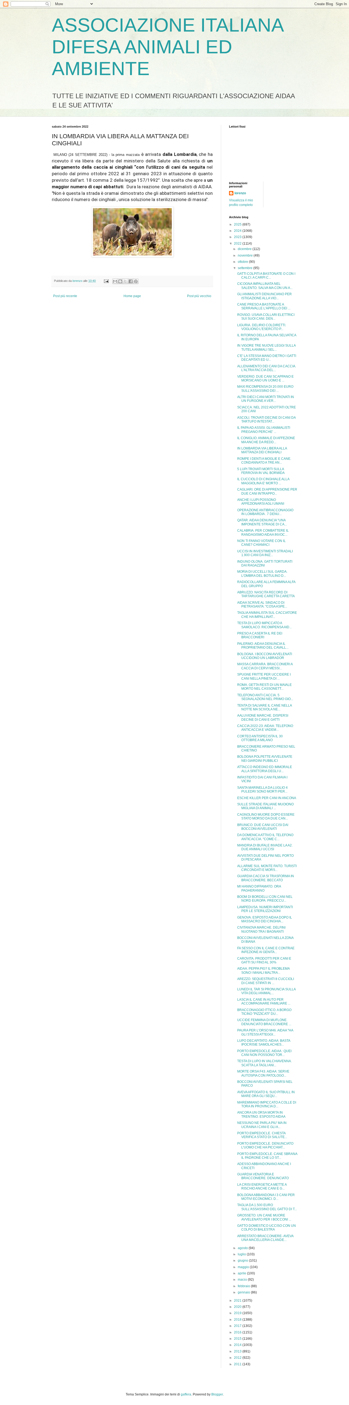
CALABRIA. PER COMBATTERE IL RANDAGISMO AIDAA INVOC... (263, 532)
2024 (238, 231)
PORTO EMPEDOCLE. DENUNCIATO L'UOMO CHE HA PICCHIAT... (265, 1145)
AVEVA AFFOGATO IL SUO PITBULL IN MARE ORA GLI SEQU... (266, 1094)
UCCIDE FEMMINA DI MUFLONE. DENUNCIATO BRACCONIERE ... (264, 1022)
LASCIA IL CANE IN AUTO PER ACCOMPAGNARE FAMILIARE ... (263, 1001)
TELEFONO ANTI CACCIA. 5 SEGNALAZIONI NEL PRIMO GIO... (265, 697)
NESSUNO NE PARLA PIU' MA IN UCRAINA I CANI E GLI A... (262, 1125)
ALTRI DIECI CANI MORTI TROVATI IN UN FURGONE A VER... (265, 399)
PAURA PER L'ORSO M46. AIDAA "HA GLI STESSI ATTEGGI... (265, 1032)
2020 (238, 1307)
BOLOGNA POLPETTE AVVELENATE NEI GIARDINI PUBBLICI (264, 758)
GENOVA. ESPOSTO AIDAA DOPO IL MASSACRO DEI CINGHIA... (264, 919)
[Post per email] (106, 280)
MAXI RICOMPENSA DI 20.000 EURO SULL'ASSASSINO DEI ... (265, 388)
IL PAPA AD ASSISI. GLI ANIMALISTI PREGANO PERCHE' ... (263, 429)
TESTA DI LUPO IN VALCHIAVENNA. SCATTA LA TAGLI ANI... (264, 1063)
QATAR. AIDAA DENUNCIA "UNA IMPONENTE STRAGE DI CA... (262, 522)
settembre (245, 268)
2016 (238, 1332)
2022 (238, 243)
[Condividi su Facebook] (130, 281)
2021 (238, 1300)
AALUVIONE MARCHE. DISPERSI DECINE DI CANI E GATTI (262, 717)
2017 (238, 1326)
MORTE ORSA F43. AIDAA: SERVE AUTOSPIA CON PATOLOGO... (263, 1073)
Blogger (217, 1394)
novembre (246, 255)
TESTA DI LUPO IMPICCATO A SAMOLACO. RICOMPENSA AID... (264, 625)
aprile (242, 1273)
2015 (238, 1339)
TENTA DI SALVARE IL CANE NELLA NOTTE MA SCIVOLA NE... (264, 707)
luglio (242, 1254)
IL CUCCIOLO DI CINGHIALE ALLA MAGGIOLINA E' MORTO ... (263, 481)
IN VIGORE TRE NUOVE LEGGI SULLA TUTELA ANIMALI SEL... (266, 347)
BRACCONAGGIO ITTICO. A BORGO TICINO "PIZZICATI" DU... (264, 1012)
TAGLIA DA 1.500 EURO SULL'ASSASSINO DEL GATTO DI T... (267, 1207)
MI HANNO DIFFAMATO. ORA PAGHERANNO (259, 888)
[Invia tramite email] (115, 281)
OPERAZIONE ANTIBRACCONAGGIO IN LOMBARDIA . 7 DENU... (265, 512)
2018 (238, 1319)
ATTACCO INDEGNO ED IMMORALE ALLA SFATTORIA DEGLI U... (264, 769)
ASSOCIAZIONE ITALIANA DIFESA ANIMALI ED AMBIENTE (167, 46)
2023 (238, 237)
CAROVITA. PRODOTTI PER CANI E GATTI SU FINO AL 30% (264, 960)
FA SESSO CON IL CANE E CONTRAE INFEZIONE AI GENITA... (265, 950)
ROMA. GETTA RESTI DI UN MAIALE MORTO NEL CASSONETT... (264, 687)
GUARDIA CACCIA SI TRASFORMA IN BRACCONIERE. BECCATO (265, 878)
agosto (243, 1248)
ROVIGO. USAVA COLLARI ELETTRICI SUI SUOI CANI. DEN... (265, 317)
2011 (238, 1364)
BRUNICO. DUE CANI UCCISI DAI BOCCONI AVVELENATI (262, 827)
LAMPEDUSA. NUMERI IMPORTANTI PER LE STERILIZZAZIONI (265, 909)
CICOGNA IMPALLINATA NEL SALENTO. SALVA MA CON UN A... (265, 285)
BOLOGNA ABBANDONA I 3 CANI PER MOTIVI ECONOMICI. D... (266, 1197)
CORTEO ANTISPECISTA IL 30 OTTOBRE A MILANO (260, 738)
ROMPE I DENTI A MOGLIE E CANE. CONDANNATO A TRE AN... (264, 460)
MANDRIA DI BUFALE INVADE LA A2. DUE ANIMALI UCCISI (265, 847)
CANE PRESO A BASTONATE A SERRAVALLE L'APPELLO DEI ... (263, 306)
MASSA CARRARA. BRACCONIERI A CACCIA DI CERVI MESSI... (265, 666)
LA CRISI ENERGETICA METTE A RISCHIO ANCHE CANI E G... (262, 1186)
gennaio (244, 1292)
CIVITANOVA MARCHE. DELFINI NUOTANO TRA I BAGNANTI (261, 929)
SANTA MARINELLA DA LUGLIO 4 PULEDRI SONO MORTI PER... (262, 789)
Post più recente (65, 296)
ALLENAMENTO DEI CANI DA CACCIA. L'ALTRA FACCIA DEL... (266, 368)
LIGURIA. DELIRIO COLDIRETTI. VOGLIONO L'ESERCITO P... (261, 327)
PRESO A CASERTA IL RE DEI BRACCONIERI (259, 635)
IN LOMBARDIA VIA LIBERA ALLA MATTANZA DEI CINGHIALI (262, 450)
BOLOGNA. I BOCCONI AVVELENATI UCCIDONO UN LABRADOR (264, 656)
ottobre (243, 262)
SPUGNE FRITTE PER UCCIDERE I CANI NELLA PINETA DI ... (264, 676)
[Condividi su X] (125, 281)
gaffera (186, 1394)
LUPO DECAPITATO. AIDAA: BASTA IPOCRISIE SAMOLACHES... (263, 1042)
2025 (238, 224)
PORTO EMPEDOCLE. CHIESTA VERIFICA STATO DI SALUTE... (262, 1135)
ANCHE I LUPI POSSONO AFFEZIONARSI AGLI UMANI (260, 502)
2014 (238, 1345)
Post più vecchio (199, 296)
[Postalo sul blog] (120, 281)
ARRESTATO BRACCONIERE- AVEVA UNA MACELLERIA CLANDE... (265, 1238)
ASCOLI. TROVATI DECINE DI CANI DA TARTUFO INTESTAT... (266, 419)
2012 (238, 1358)
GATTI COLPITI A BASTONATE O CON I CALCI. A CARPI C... (266, 275)
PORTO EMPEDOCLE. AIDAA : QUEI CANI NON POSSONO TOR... (264, 1053)
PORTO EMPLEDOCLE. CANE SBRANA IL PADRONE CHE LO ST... (267, 1156)
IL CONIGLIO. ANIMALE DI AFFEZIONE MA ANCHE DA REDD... (266, 440)
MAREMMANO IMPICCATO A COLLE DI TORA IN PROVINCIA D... (266, 1104)
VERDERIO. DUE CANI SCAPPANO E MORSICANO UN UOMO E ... (265, 378)
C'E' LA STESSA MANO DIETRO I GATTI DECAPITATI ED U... (266, 358)
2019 (238, 1313)
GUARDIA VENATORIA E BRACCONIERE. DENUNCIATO (263, 1176)
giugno (243, 1260)
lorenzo (240, 193)
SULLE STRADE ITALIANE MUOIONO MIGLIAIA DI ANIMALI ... (265, 806)
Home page (132, 296)
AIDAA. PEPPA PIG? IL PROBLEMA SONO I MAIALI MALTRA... (263, 970)
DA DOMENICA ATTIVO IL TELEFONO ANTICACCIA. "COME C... (265, 837)
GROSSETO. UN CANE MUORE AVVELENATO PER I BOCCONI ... (264, 1217)
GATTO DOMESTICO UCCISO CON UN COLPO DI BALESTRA (266, 1227)
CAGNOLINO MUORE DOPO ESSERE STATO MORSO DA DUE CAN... (265, 816)
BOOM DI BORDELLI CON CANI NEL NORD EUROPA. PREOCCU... (265, 898)
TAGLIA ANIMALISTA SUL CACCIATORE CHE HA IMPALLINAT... (267, 614)
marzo (243, 1279)
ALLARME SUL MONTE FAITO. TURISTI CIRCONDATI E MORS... (267, 868)
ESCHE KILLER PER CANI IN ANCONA (266, 798)
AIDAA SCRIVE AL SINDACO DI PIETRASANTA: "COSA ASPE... (262, 604)
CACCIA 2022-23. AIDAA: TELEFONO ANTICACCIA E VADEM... (265, 728)
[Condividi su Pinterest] (136, 281)
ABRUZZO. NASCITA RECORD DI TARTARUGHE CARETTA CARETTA (266, 594)
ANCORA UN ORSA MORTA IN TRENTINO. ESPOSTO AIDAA (261, 1114)
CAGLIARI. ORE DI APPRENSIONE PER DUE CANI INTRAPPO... (267, 491)
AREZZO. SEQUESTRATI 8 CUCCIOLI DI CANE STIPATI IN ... (265, 981)
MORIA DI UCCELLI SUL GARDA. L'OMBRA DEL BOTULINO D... (262, 573)
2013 (238, 1351)
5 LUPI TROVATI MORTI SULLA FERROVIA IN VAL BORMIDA (261, 471)
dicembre (245, 249)
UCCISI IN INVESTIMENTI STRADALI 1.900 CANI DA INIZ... (265, 553)
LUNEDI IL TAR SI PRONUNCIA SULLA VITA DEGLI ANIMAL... (266, 991)
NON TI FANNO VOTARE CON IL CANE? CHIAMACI (261, 543)
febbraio (244, 1286)
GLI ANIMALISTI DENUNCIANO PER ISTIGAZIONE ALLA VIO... (264, 296)
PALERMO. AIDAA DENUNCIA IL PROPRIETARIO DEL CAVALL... (262, 645)
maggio (244, 1267)
